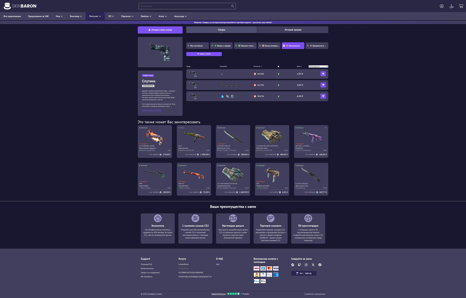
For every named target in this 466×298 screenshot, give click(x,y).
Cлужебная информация (314, 294)
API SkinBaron (147, 276)
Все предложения (12, 16)
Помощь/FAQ (146, 264)
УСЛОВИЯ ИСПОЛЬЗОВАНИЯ (190, 272)
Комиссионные (147, 268)
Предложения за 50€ (38, 16)
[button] (442, 6)
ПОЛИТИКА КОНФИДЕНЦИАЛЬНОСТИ (195, 276)
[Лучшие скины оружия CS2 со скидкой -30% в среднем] (7, 6)
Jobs (218, 264)
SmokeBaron (183, 264)
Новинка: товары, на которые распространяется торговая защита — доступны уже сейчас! (233, 22)
